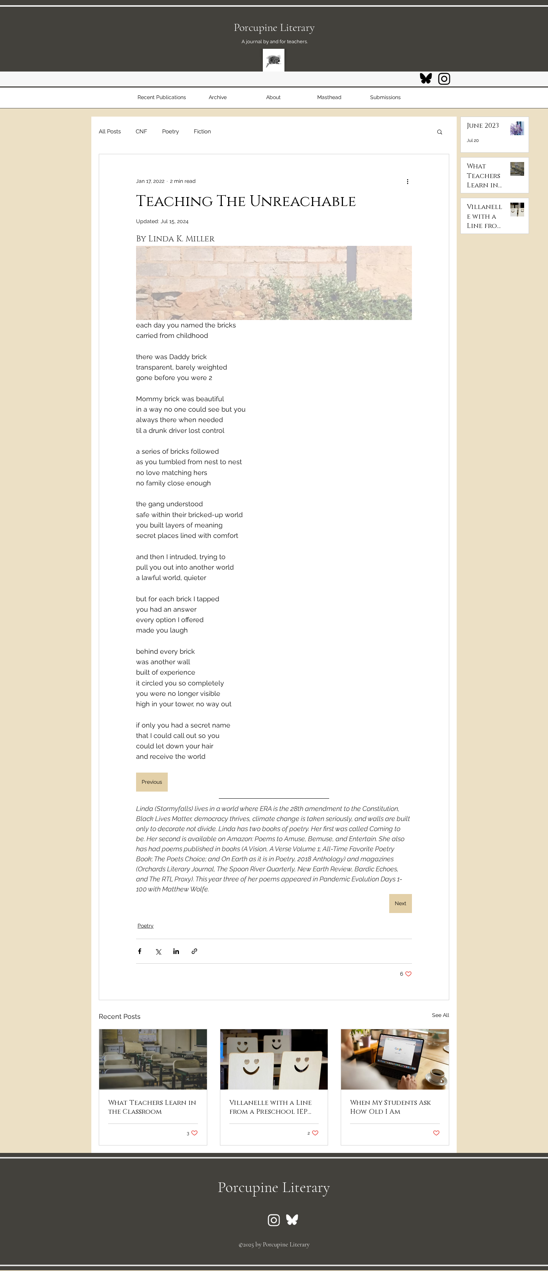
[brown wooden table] (274, 1059)
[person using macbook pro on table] (395, 1059)
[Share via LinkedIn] (176, 951)
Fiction (202, 131)
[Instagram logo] (444, 79)
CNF (141, 131)
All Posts (110, 131)
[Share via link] (194, 951)
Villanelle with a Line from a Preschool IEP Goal (270, 1107)
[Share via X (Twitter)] (157, 951)
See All (440, 1015)
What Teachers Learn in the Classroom (152, 1107)
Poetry (170, 131)
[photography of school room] (153, 1059)
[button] (439, 131)
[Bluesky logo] (426, 79)
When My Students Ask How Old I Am (390, 1107)
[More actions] (407, 181)
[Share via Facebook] (139, 951)
